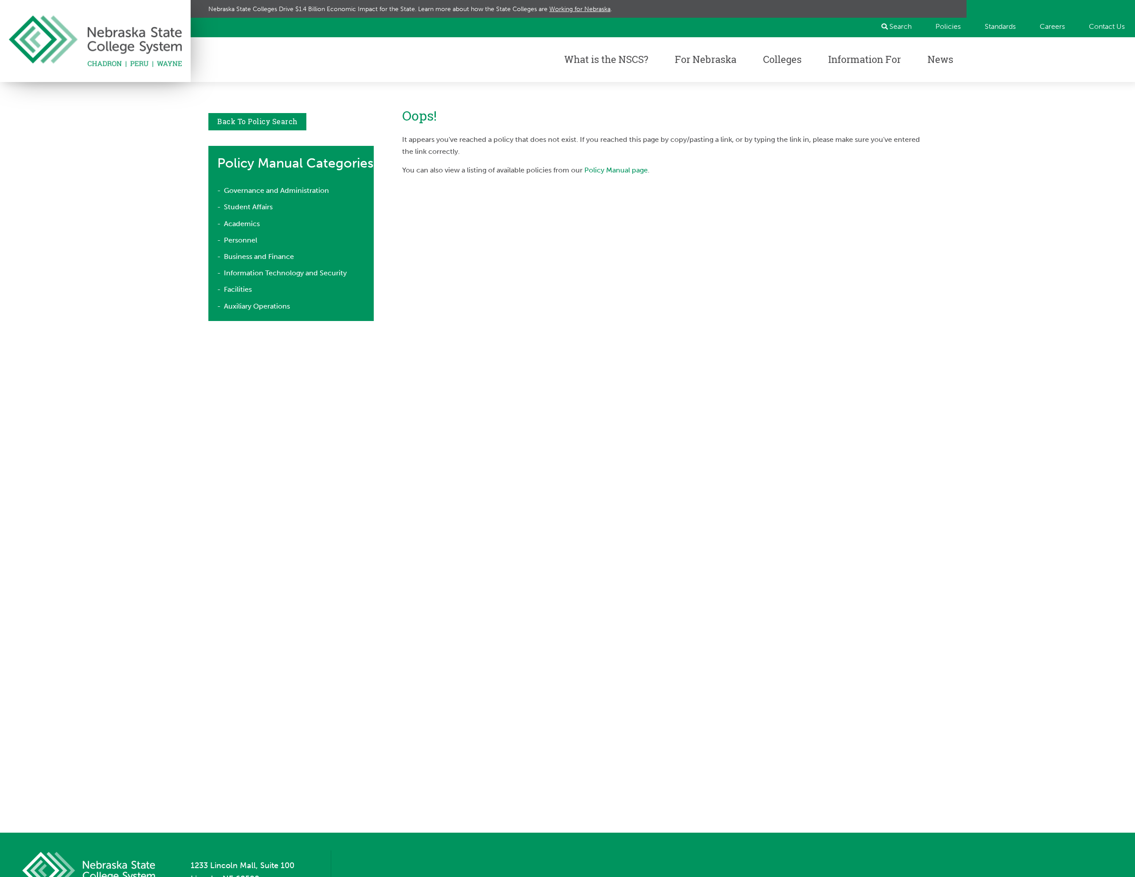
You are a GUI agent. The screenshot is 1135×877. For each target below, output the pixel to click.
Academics (242, 223)
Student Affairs (248, 207)
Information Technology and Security (285, 273)
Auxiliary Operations (257, 306)
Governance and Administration (276, 190)
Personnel (240, 240)
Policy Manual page (616, 170)
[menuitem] (944, 26)
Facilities (238, 289)
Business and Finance (259, 256)
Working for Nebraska (580, 9)
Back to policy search (257, 121)
